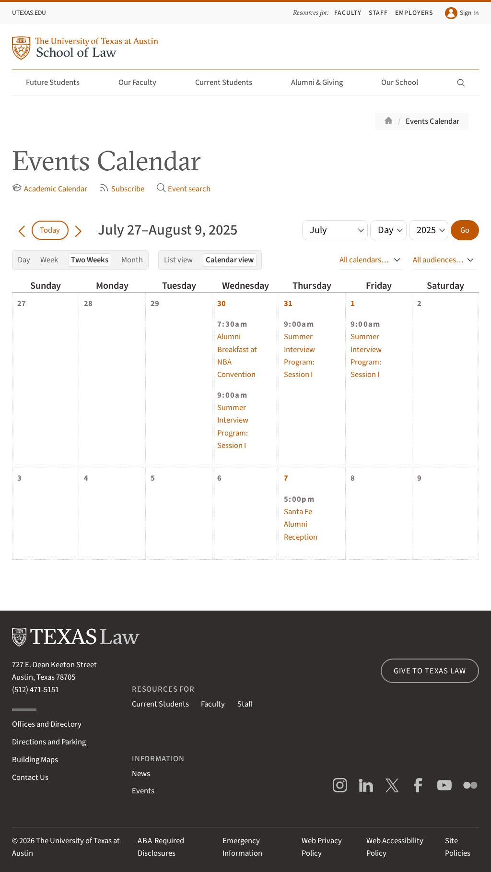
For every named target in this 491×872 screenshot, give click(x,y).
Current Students (223, 82)
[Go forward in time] (78, 230)
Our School (399, 82)
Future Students (53, 82)
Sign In (469, 12)
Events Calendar (432, 121)
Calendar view (230, 260)
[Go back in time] (21, 230)
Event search (189, 189)
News (141, 773)
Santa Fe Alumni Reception (300, 524)
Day (24, 260)
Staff (378, 12)
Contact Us (30, 777)
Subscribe (127, 189)
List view (178, 260)
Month (132, 260)
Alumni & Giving (317, 82)
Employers (414, 12)
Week (49, 260)
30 (221, 303)
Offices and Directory (47, 724)
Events (143, 791)
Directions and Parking (49, 742)
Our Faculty (137, 82)
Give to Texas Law (430, 671)
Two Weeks (89, 260)
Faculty (348, 12)
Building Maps (35, 760)
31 (288, 303)
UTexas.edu (29, 12)
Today (50, 230)
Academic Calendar (55, 189)
